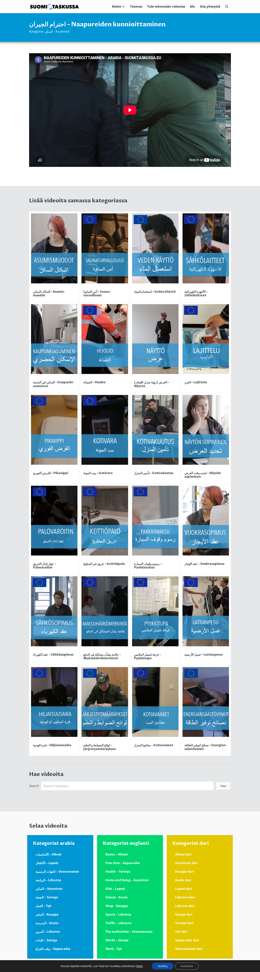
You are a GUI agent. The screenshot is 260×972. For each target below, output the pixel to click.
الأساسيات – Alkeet (48, 854)
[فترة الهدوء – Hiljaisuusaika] (54, 710)
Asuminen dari (186, 863)
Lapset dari (183, 889)
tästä (139, 966)
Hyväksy (163, 966)
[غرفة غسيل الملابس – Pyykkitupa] (155, 619)
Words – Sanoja (116, 940)
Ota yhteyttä (210, 6)
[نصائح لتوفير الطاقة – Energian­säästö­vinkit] (206, 710)
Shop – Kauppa (116, 906)
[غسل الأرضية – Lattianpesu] (206, 619)
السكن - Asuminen (57, 31)
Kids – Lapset (115, 889)
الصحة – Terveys (47, 897)
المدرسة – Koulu (47, 923)
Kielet (117, 6)
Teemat (136, 6)
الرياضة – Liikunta (48, 880)
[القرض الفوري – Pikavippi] (54, 438)
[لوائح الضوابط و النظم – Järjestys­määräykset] (105, 710)
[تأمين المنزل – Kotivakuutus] (155, 438)
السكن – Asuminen (49, 889)
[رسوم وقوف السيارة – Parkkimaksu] (155, 529)
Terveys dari (184, 923)
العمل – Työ (43, 906)
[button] (227, 6)
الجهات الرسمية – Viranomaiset (57, 871)
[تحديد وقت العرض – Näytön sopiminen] (206, 438)
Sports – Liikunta (118, 914)
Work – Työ (113, 949)
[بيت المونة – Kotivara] (105, 438)
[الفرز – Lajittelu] (206, 347)
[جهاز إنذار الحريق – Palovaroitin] (54, 529)
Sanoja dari (183, 914)
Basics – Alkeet (116, 854)
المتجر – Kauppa (47, 914)
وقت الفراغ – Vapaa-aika (53, 949)
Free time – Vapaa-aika (122, 863)
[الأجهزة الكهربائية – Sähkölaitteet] (206, 256)
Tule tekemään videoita (166, 6)
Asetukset (187, 966)
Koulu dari (183, 880)
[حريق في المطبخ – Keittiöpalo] (105, 529)
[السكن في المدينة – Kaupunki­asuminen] (54, 347)
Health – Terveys (117, 871)
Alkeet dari (183, 854)
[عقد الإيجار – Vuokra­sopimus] (206, 529)
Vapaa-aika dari (187, 940)
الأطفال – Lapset (47, 863)
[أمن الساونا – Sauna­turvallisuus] (105, 256)
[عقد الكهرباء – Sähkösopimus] (54, 619)
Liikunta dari (185, 906)
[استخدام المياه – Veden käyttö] (155, 256)
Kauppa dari (184, 871)
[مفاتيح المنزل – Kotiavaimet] (155, 710)
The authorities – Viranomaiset (128, 931)
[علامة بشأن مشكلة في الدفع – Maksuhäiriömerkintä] (105, 619)
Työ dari (181, 931)
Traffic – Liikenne (118, 923)
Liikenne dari (185, 897)
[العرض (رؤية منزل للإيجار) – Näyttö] (155, 347)
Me (192, 6)
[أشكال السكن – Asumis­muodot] (54, 256)
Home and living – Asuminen (127, 880)
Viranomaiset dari (189, 949)
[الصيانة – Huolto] (105, 347)
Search (34, 786)
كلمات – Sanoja (46, 940)
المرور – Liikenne (48, 931)
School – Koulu (116, 897)
